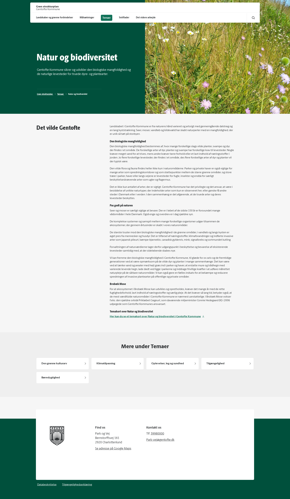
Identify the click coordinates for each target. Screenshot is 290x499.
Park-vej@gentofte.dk (160, 440)
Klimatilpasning (105, 363)
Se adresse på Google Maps (113, 448)
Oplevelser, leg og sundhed (167, 363)
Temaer (60, 94)
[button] (253, 18)
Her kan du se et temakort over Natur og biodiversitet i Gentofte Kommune (155, 316)
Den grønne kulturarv (54, 363)
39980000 (157, 433)
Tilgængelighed (215, 363)
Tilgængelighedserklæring (77, 484)
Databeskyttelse (47, 484)
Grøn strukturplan (45, 94)
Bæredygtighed (50, 377)
